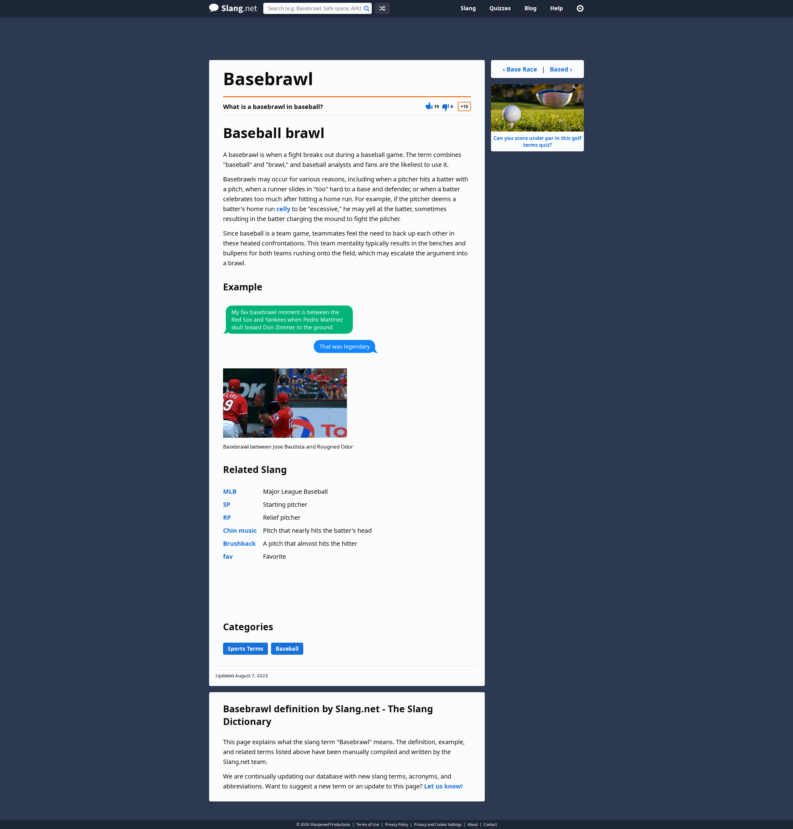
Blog (530, 8)
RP (227, 517)
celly (283, 209)
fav (228, 556)
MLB (229, 491)
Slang (468, 8)
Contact (490, 824)
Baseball (287, 648)
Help (556, 8)
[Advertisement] (396, 38)
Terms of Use (367, 824)
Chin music (240, 530)
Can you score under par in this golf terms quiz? (537, 141)
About (472, 824)
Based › (561, 69)
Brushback (239, 543)
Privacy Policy (396, 824)
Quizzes (500, 8)
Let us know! (443, 786)
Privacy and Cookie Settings (438, 824)
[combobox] (317, 8)
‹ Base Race (520, 69)
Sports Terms (245, 648)
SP (226, 504)
